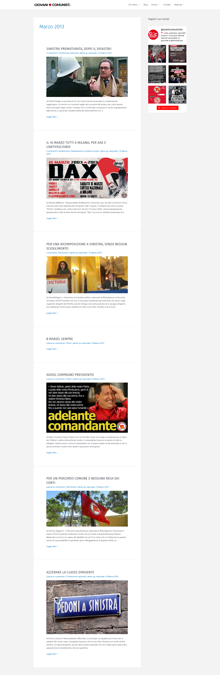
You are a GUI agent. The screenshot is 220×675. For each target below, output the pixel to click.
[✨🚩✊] (157, 54)
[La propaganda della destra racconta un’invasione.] (177, 95)
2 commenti (51, 151)
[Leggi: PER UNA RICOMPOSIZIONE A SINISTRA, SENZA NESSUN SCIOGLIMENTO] (87, 274)
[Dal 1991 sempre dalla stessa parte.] (157, 95)
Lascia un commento (55, 343)
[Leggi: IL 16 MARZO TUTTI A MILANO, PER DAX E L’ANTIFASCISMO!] (87, 178)
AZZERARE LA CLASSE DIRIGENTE (70, 572)
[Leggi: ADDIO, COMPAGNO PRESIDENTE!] (87, 407)
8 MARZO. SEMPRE (59, 339)
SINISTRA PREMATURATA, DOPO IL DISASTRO (78, 49)
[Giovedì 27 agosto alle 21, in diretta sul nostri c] (177, 54)
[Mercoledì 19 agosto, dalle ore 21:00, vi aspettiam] (157, 74)
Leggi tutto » (52, 116)
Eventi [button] (154, 4)
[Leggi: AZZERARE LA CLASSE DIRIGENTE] (87, 607)
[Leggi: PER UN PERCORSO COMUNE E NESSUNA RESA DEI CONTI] (87, 508)
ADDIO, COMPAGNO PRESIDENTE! (70, 375)
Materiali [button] (178, 4)
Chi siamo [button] (132, 4)
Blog (146, 4)
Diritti (68, 343)
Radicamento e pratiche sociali (85, 151)
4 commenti (51, 53)
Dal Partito (63, 252)
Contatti (166, 4)
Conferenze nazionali (68, 53)
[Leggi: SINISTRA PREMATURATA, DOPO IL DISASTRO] (87, 76)
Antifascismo (64, 151)
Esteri (69, 379)
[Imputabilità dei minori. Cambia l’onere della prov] (177, 74)
